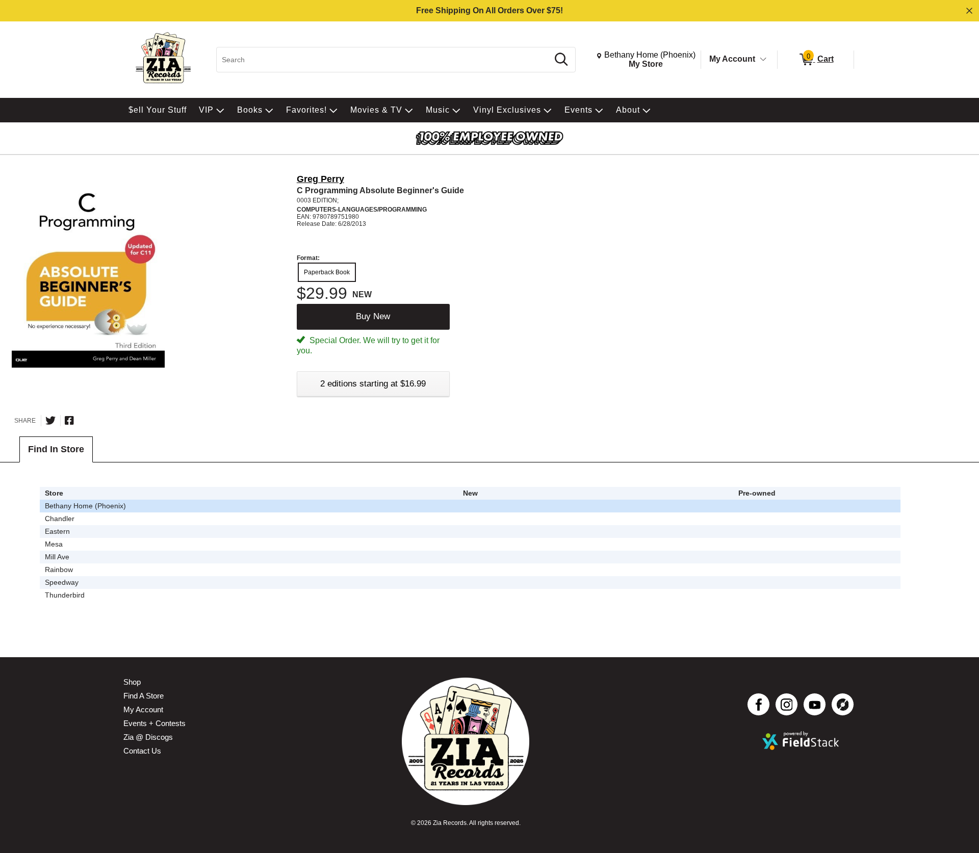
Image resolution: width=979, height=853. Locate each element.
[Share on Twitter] (50, 421)
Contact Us (142, 750)
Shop (132, 682)
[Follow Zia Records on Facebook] (758, 704)
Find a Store (143, 695)
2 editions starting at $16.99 (373, 384)
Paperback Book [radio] (327, 272)
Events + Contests (154, 723)
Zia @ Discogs (148, 737)
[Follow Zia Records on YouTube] (815, 704)
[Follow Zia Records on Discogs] (843, 704)
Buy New (373, 316)
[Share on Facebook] (69, 421)
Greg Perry (320, 179)
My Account (732, 59)
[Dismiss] (969, 10)
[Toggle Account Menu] (763, 60)
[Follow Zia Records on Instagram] (786, 704)
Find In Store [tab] (56, 449)
